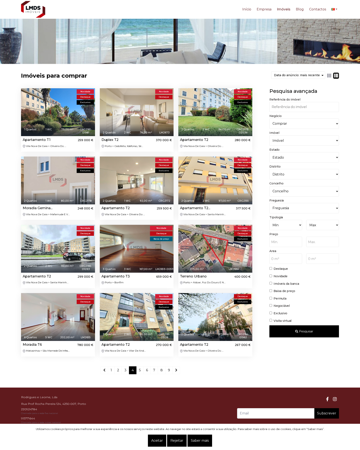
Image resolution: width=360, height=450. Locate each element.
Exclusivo (280, 313)
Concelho (276, 183)
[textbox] (286, 242)
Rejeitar (176, 441)
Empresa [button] (264, 9)
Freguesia (276, 200)
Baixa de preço (284, 291)
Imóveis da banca (286, 284)
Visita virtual (282, 321)
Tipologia (276, 217)
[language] (334, 9)
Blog (300, 9)
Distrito (274, 166)
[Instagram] (335, 399)
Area (272, 251)
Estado (274, 150)
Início (246, 9)
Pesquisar (305, 331)
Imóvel (274, 133)
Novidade (280, 276)
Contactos (317, 9)
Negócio (275, 116)
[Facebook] (327, 399)
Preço (273, 234)
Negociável (282, 306)
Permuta (280, 298)
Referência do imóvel (284, 99)
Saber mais (200, 441)
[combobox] (285, 242)
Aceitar (157, 441)
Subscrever (326, 413)
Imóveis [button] (283, 9)
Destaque (281, 269)
